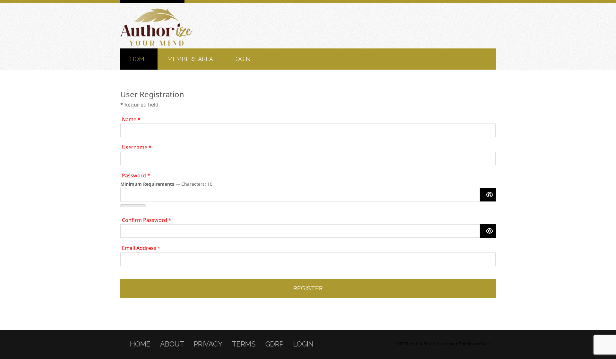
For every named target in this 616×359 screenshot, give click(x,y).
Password (136, 175)
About (172, 344)
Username (136, 147)
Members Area (190, 59)
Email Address (141, 248)
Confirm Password (146, 220)
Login (241, 59)
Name (131, 119)
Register (308, 288)
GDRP (274, 344)
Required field (139, 104)
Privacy (208, 344)
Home (139, 59)
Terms (244, 344)
